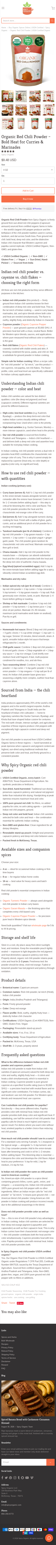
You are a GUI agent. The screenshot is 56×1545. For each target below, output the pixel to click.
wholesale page (39, 925)
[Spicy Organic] (28, 8)
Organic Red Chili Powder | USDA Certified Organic (30, 30)
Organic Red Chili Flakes (32, 345)
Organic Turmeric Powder (15, 901)
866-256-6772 (7, 1514)
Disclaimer (5, 1361)
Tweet (12, 1303)
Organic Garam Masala (14, 908)
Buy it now (28, 199)
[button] (8, 151)
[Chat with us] (49, 1538)
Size (3, 165)
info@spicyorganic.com (11, 1505)
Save (21, 1303)
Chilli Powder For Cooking (34, 1291)
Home (3, 28)
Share (4, 1303)
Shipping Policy (7, 1354)
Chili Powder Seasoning (11, 1291)
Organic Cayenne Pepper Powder (19, 916)
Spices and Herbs (9, 1337)
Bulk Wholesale (8, 1341)
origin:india (38, 1294)
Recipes (4, 1344)
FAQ (3, 1368)
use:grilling (30, 1297)
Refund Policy (7, 1351)
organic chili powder (23, 1294)
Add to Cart (28, 191)
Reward (4, 1365)
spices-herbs (6, 1297)
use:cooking (19, 1297)
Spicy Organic (7, 154)
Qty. (3, 176)
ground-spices (7, 1294)
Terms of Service (8, 1358)
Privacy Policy (7, 1347)
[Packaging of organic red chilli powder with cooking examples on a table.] (35, 96)
